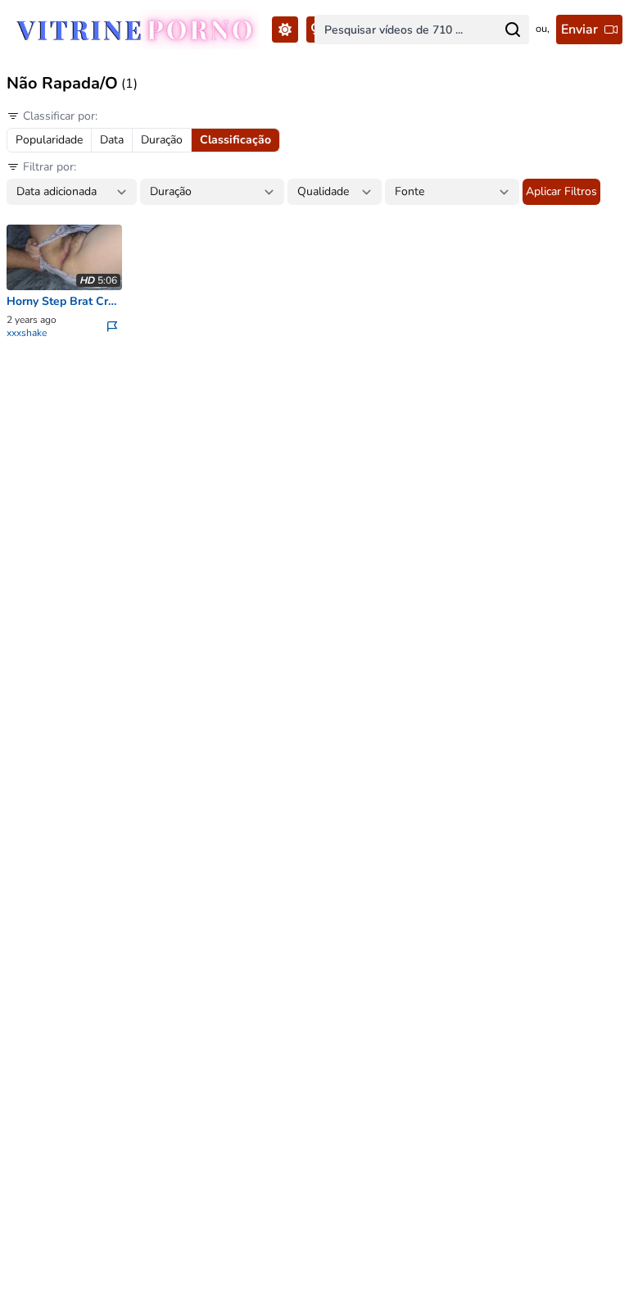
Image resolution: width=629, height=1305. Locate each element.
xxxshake (27, 332)
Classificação (235, 140)
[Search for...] (513, 29)
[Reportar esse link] (114, 326)
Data (112, 140)
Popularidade (49, 140)
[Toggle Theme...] (285, 29)
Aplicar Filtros (561, 191)
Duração (162, 140)
